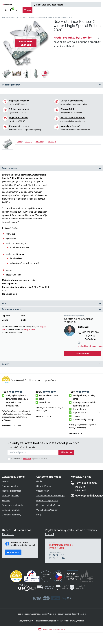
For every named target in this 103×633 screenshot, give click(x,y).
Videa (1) (29, 141)
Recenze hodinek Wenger (48, 505)
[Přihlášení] (17, 10)
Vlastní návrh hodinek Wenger (50, 495)
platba (15, 486)
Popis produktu (9, 168)
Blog (38, 514)
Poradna (6, 500)
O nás (39, 481)
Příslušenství (10, 18)
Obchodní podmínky (11, 514)
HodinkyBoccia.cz (78, 614)
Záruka (5, 495)
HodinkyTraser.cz (64, 614)
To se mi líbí (14, 553)
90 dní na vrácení (19, 109)
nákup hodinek (29, 329)
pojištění (15, 495)
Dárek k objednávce (71, 100)
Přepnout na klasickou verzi (53, 630)
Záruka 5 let (67, 109)
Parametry (41, 141)
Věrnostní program (11, 510)
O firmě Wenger (43, 486)
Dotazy (5, 364)
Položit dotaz (82, 353)
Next (99, 412)
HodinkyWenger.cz (48, 614)
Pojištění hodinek (19, 100)
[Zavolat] (6, 10)
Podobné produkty (11, 84)
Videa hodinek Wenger (46, 510)
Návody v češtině (70, 126)
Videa (5, 303)
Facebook (8, 534)
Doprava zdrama (18, 117)
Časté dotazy (42, 491)
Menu (29, 10)
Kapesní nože (22, 18)
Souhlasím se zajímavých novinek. (29, 459)
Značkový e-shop (19, 126)
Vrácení (5, 491)
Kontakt (5, 481)
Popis (20, 141)
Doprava (6, 486)
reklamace (16, 491)
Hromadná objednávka (47, 500)
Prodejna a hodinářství (12, 505)
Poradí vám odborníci (72, 117)
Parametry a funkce (11, 309)
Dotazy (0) (53, 141)
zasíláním (27, 459)
